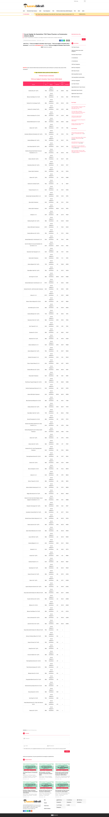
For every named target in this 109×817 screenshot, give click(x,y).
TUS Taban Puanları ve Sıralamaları (32, 37)
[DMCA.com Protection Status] (54, 815)
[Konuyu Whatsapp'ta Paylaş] (64, 40)
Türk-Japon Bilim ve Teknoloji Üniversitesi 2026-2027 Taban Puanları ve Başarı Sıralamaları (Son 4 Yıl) (78, 112)
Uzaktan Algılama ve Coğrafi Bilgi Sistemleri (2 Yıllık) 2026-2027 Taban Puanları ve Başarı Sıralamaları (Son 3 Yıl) (57, 14)
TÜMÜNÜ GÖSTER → (82, 14)
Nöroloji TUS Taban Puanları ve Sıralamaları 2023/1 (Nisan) (45, 791)
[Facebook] (24, 811)
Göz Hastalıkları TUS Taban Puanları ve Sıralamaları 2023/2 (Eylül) (45, 773)
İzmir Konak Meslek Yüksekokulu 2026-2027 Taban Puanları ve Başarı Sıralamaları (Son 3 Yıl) (78, 107)
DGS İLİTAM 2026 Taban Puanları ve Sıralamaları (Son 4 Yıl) (78, 143)
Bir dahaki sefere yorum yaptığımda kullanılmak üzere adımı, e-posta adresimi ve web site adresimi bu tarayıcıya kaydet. (45, 748)
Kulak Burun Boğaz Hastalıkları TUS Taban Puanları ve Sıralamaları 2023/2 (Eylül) (30, 791)
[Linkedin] (29, 811)
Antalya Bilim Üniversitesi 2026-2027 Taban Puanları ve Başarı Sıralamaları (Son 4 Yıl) (79, 146)
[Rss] (31, 811)
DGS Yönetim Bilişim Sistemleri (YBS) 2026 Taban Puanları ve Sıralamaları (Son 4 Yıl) (79, 151)
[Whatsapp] (27, 811)
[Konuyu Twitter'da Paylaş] (62, 40)
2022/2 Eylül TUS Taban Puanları (32, 730)
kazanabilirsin (77, 152)
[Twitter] (26, 811)
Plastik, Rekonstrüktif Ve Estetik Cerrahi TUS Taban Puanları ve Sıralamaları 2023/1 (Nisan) (61, 773)
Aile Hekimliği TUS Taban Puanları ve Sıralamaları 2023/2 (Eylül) (62, 791)
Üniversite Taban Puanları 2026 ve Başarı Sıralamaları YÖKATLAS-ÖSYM (79, 138)
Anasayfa (25, 37)
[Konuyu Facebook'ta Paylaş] (60, 40)
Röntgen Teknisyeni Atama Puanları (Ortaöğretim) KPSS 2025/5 (78, 124)
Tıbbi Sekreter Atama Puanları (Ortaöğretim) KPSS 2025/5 (77, 117)
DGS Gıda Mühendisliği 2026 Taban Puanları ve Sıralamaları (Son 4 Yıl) (78, 133)
